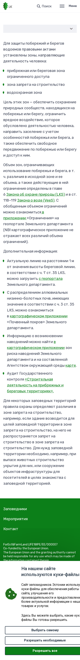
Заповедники (15, 509)
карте (70, 365)
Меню (73, 6)
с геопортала (51, 278)
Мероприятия (15, 519)
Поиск (46, 6)
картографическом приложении (38, 316)
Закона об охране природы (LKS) (35, 194)
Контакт (10, 529)
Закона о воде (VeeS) (36, 200)
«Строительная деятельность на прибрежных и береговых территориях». (35, 385)
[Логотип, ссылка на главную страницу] (7, 6)
